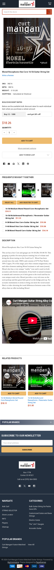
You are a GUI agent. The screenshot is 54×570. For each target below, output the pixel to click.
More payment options (27, 148)
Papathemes (41, 562)
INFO (4, 519)
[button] (27, 155)
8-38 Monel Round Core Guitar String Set (23, 231)
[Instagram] (34, 486)
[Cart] (50, 4)
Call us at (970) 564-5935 (27, 479)
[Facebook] (4, 164)
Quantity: (7, 128)
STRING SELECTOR (9, 510)
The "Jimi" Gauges (36, 524)
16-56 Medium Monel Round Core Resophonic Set (26, 209)
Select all (9, 202)
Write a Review (8, 75)
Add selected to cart (29, 202)
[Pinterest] (28, 164)
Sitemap (5, 527)
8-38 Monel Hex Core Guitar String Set (21, 222)
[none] (27, 43)
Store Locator (7, 515)
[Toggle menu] (4, 4)
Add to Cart (13, 393)
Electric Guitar (34, 520)
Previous (3, 386)
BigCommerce (13, 562)
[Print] (14, 164)
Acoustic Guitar (35, 528)
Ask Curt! (5, 506)
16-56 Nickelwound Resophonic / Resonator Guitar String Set (40, 400)
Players (5, 523)
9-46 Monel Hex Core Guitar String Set (21, 226)
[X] (18, 164)
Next (51, 386)
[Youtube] (29, 486)
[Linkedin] (23, 164)
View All (31, 545)
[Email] (9, 164)
